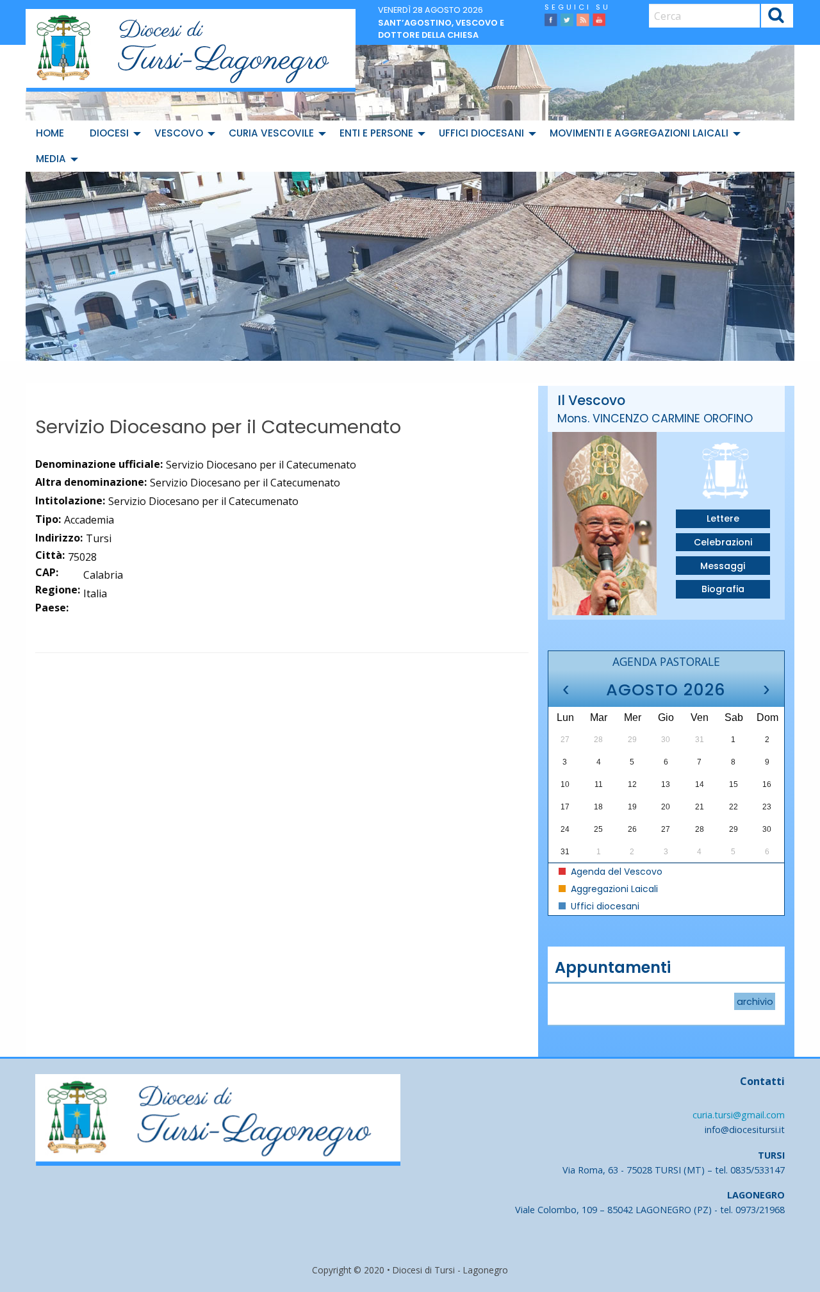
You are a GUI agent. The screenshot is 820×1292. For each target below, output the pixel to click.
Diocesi (109, 133)
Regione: (57, 590)
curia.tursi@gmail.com (739, 1115)
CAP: (46, 572)
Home (50, 133)
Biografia (722, 589)
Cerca (776, 18)
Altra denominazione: (91, 482)
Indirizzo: (59, 538)
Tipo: (48, 519)
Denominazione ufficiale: (99, 464)
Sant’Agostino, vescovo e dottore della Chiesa (441, 28)
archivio (755, 1001)
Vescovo (178, 133)
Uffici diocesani (481, 133)
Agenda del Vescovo (615, 871)
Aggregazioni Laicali (613, 888)
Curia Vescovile (271, 133)
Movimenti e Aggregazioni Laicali (639, 133)
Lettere (723, 518)
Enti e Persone (376, 133)
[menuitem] (52, 133)
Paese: (52, 607)
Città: (50, 555)
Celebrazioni (723, 542)
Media (51, 158)
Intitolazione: (70, 500)
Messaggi (722, 565)
